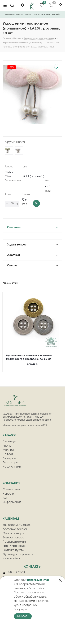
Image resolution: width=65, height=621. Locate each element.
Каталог (9, 435)
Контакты (32, 566)
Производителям (14, 541)
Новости (8, 493)
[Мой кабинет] (60, 4)
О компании (11, 489)
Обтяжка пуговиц (14, 550)
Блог (5, 498)
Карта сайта (11, 558)
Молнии (8, 450)
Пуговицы (9, 441)
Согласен (22, 616)
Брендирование (14, 546)
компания (11, 483)
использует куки (38, 580)
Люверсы (9, 458)
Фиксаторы (10, 462)
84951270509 (16, 572)
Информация (12, 502)
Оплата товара (13, 533)
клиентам (11, 518)
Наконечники (12, 466)
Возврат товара (13, 537)
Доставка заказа (15, 529)
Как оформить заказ (17, 525)
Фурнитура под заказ (18, 554)
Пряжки (8, 454)
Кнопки (7, 445)
